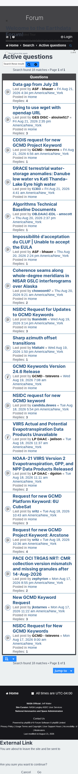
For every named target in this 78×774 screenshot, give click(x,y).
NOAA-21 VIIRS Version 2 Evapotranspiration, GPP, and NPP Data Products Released (43, 464)
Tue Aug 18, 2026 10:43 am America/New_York (41, 513)
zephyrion (40, 579)
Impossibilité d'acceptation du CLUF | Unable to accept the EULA (41, 242)
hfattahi (38, 348)
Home (32, 97)
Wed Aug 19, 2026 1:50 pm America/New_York (40, 350)
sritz (35, 511)
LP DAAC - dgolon (47, 473)
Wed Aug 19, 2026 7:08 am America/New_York (41, 380)
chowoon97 (41, 291)
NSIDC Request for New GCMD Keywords (37, 628)
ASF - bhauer (42, 89)
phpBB (27, 722)
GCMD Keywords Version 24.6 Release (39, 369)
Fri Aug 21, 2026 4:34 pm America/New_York (43, 91)
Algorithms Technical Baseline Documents (35, 207)
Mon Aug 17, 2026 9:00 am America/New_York (41, 639)
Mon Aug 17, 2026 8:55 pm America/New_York (42, 581)
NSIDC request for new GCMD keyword (36, 398)
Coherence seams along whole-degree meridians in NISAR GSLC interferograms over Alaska (42, 278)
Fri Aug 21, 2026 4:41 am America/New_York (41, 191)
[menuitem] (33, 693)
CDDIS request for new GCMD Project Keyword (37, 142)
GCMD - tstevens (45, 150)
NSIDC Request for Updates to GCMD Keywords (42, 312)
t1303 (36, 189)
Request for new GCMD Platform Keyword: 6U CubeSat (37, 501)
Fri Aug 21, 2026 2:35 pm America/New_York (32, 123)
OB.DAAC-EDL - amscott (52, 214)
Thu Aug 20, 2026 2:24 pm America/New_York (41, 254)
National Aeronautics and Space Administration (39, 711)
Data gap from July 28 (35, 84)
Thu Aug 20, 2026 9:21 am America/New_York (43, 293)
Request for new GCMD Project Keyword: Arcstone (41, 532)
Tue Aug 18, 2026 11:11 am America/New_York (42, 477)
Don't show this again (18, 53)
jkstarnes (39, 607)
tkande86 (39, 319)
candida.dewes (44, 405)
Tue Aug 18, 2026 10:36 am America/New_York (41, 542)
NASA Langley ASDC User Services (45, 707)
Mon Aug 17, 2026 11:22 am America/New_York (41, 609)
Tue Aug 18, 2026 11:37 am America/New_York (42, 443)
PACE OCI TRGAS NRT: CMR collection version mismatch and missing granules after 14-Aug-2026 (42, 566)
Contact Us (39, 718)
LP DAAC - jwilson (47, 439)
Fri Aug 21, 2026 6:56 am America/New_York (43, 152)
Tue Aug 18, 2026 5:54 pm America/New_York (43, 407)
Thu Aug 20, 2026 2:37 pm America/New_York (34, 220)
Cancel (26, 772)
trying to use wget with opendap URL (37, 110)
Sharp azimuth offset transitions (35, 340)
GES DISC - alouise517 (50, 117)
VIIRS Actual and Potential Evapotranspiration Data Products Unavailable (40, 429)
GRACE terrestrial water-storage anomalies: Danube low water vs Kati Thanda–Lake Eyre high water (41, 176)
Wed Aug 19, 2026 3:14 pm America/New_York (41, 321)
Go (39, 772)
